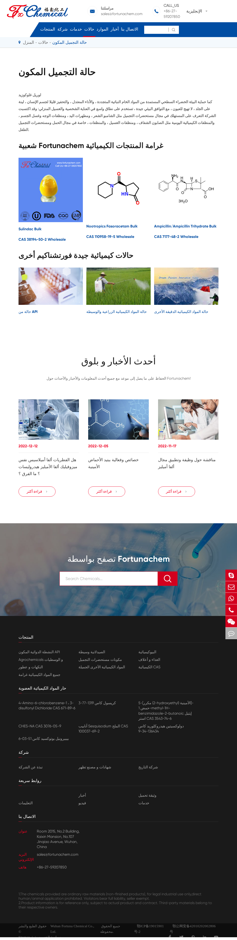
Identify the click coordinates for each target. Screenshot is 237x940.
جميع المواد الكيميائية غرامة (39, 674)
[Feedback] (231, 633)
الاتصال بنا (129, 29)
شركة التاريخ (148, 767)
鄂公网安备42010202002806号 (193, 929)
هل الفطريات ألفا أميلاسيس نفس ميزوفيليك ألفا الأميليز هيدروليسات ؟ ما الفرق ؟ (48, 466)
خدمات (76, 29)
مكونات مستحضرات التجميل (100, 659)
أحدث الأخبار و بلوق (118, 361)
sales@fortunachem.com (122, 14)
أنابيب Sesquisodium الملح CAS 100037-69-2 (103, 728)
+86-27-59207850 (172, 14)
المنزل (28, 42)
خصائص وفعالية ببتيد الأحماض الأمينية (113, 463)
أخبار (115, 29)
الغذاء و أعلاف (149, 659)
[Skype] (231, 575)
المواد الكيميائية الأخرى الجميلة (101, 667)
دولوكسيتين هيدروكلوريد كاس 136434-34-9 (161, 728)
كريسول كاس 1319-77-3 (97, 703)
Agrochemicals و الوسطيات (41, 659)
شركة (62, 29)
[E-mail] (231, 587)
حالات (89, 29)
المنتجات (47, 29)
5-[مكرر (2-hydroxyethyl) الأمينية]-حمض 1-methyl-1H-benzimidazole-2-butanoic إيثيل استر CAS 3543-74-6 (165, 711)
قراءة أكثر (37, 491)
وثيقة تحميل (147, 795)
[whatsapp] (231, 598)
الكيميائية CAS (149, 667)
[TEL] (231, 610)
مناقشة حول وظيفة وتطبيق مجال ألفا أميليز (187, 463)
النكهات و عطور (31, 667)
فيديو (82, 803)
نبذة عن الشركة (31, 767)
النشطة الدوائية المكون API (39, 652)
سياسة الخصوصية (47, 937)
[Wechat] (231, 621)
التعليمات (26, 803)
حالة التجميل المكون (69, 42)
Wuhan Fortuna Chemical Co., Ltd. (72, 929)
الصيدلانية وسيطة (91, 652)
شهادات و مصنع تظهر (94, 767)
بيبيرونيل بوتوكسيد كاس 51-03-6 (44, 738)
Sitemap (24, 937)
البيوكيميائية (147, 652)
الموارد (102, 29)
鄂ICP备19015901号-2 (149, 929)
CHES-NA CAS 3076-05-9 (40, 726)
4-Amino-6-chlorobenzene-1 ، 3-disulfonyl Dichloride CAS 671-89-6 (47, 705)
